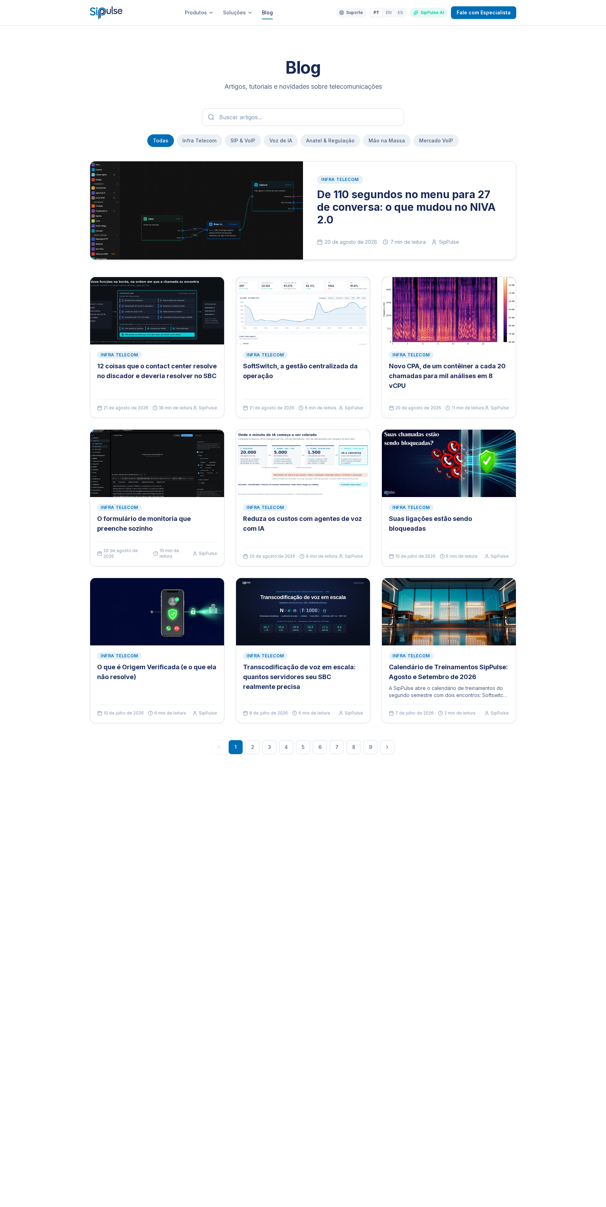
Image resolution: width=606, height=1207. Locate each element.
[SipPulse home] (106, 12)
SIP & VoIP (242, 140)
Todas (160, 140)
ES (400, 12)
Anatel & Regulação (330, 140)
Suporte (354, 12)
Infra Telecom (199, 140)
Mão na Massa (387, 140)
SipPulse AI (432, 12)
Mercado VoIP (436, 140)
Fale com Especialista (484, 12)
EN (388, 12)
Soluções (234, 12)
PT (376, 12)
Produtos (196, 12)
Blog (267, 12)
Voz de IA (280, 140)
